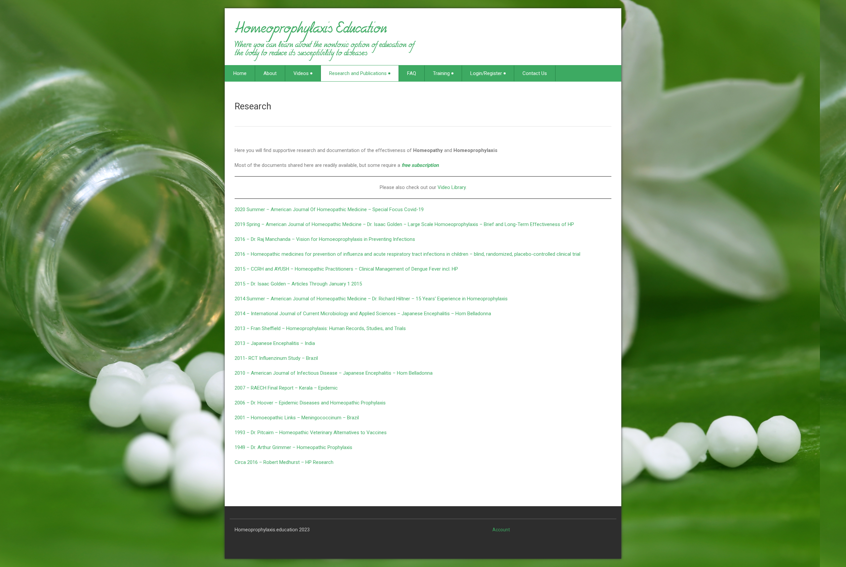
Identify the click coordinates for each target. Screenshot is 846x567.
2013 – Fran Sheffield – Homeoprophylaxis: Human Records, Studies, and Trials (320, 328)
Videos (301, 73)
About (270, 73)
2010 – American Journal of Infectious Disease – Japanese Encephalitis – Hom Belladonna (334, 373)
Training (441, 73)
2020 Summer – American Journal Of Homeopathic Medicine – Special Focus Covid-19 (329, 209)
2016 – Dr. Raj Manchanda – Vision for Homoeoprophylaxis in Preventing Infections (325, 239)
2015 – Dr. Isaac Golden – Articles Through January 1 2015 (298, 284)
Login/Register (486, 73)
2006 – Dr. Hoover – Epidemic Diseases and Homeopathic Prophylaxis (310, 403)
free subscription (420, 165)
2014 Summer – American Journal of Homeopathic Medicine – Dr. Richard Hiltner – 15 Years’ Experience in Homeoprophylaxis (371, 299)
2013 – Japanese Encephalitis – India (275, 343)
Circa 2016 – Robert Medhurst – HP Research (284, 462)
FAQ (411, 73)
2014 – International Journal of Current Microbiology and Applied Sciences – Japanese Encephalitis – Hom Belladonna (363, 314)
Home (240, 73)
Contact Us (534, 73)
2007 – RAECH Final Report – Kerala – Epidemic (286, 388)
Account (501, 529)
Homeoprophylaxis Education (311, 31)
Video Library (452, 187)
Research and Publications (358, 73)
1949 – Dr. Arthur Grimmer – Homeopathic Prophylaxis (293, 447)
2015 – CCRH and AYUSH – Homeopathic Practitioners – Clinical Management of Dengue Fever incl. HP (346, 269)
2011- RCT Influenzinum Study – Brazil (276, 358)
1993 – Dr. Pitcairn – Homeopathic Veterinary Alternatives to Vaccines (311, 432)
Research (253, 106)
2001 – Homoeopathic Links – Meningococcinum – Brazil (297, 418)
